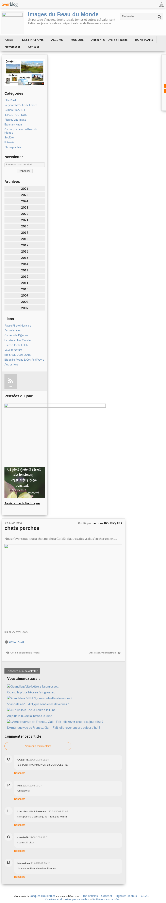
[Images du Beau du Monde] (12, 22)
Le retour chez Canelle (17, 340)
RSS (10, 387)
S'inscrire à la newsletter (22, 671)
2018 (24, 239)
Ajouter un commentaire (38, 746)
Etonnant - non (13, 124)
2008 (24, 301)
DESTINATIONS (33, 39)
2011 (24, 283)
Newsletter (12, 46)
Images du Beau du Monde (63, 14)
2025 (24, 195)
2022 (24, 213)
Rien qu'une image (15, 119)
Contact (33, 46)
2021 (24, 220)
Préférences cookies (106, 899)
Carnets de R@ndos (16, 335)
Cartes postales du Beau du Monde (20, 131)
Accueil (9, 39)
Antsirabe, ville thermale (103, 652)
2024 (24, 201)
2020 (24, 226)
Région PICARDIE (15, 109)
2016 (24, 251)
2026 (24, 188)
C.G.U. (145, 896)
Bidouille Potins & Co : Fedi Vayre (24, 359)
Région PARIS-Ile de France (20, 105)
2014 (24, 264)
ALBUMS (57, 39)
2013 (24, 270)
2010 (24, 289)
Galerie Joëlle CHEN (16, 345)
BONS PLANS (144, 39)
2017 (24, 245)
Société (9, 137)
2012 (24, 276)
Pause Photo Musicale (17, 325)
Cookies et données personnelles (67, 899)
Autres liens (11, 364)
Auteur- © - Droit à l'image (109, 39)
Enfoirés (9, 142)
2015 (24, 257)
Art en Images (12, 330)
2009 (24, 295)
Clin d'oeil (10, 100)
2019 (24, 232)
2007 (24, 308)
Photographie (12, 147)
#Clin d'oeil (16, 642)
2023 (24, 207)
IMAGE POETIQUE (15, 114)
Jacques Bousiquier (42, 896)
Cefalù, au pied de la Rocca (24, 652)
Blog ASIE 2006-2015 (17, 354)
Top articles (90, 896)
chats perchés (21, 528)
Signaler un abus (126, 896)
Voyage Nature (13, 349)
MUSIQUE (77, 39)
